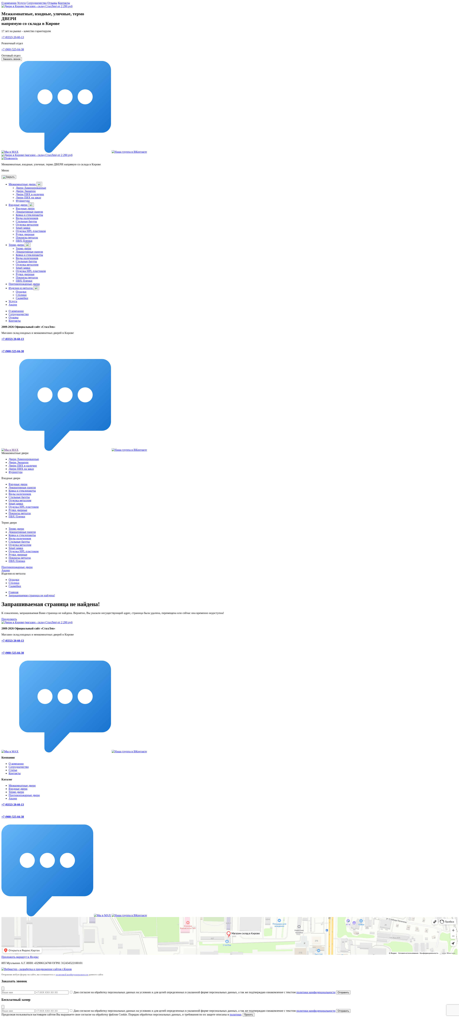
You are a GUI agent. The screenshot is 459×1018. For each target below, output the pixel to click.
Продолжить (9, 619)
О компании (8, 2)
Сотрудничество (37, 2)
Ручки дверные (25, 234)
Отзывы (52, 2)
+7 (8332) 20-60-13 (12, 37)
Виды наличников (27, 218)
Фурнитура (23, 200)
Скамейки (22, 298)
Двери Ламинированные (31, 187)
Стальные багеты (26, 221)
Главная (13, 592)
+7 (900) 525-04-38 (12, 49)
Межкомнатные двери (22, 184)
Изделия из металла (21, 288)
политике (235, 1014)
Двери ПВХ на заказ (28, 197)
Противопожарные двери (24, 283)
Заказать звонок (11, 59)
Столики (21, 294)
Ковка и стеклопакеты (29, 214)
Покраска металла (27, 237)
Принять (248, 1014)
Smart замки (23, 227)
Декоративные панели (29, 211)
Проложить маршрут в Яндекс (20, 956)
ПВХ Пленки (24, 240)
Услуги (21, 2)
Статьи (13, 770)
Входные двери (18, 204)
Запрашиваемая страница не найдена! (32, 595)
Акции (13, 304)
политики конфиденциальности (315, 992)
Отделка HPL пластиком (31, 231)
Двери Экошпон (26, 191)
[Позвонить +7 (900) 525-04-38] (9, 158)
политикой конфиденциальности (72, 974)
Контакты (64, 2)
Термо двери (17, 244)
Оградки (21, 291)
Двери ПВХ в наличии (30, 194)
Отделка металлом (27, 224)
